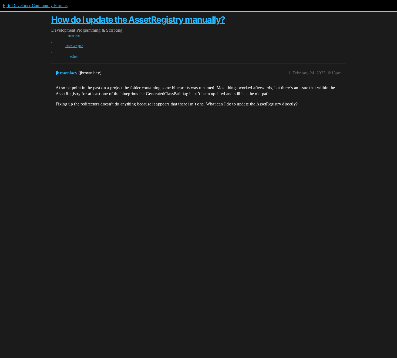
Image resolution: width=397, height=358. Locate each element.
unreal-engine (74, 46)
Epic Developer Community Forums (35, 5)
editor (74, 56)
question (74, 35)
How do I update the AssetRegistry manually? (138, 19)
